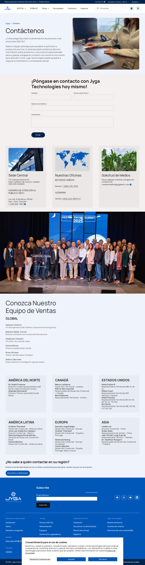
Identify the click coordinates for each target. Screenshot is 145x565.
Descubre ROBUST (14, 541)
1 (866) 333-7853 (70, 186)
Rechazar (103, 559)
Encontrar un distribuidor (18, 473)
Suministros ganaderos (50, 534)
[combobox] (110, 8)
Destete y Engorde (14, 530)
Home (8, 23)
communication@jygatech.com (115, 184)
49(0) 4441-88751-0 (71, 198)
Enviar (38, 135)
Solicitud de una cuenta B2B (120, 530)
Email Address (43, 494)
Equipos (43, 530)
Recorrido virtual (81, 530)
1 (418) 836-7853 (16, 204)
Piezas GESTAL (46, 522)
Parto (8, 526)
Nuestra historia (114, 522)
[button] (21, 8)
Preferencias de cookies (130, 562)
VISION (9, 552)
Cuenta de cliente (115, 526)
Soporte (77, 534)
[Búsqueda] (97, 8)
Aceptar (71, 559)
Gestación (10, 522)
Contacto (77, 522)
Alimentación (46, 526)
